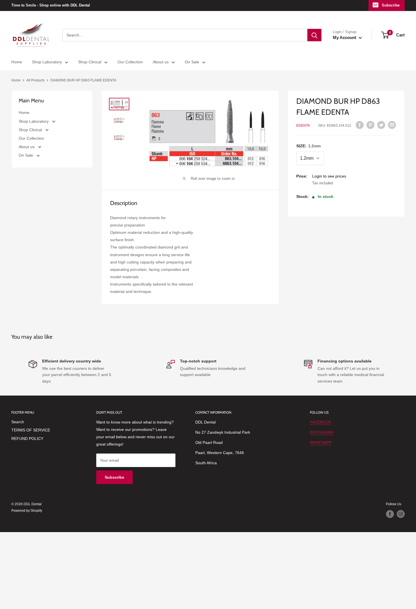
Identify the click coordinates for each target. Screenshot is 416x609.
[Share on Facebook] (360, 125)
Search (17, 422)
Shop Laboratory (47, 62)
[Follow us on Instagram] (401, 514)
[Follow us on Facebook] (390, 514)
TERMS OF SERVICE (30, 430)
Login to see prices (329, 176)
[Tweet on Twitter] (381, 125)
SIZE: (308, 146)
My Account (345, 37)
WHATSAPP (320, 442)
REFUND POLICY (27, 438)
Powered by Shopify (26, 511)
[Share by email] (392, 125)
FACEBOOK (320, 422)
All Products (35, 80)
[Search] (314, 35)
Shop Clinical (89, 62)
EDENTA (303, 126)
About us (161, 62)
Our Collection (130, 62)
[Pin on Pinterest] (370, 125)
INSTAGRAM (321, 432)
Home (16, 62)
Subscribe (391, 5)
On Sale (192, 62)
